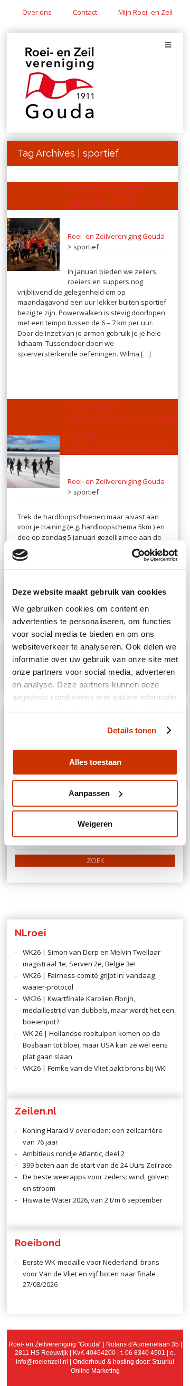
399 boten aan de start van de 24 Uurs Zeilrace (97, 1165)
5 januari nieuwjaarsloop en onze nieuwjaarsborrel (122, 426)
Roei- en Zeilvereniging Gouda (116, 236)
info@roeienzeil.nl (42, 1361)
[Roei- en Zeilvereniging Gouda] (59, 116)
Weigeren (95, 823)
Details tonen (131, 730)
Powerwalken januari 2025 (108, 195)
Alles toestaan (95, 762)
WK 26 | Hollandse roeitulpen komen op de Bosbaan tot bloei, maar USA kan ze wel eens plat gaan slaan (95, 1045)
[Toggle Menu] (168, 45)
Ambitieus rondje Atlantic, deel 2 (74, 1153)
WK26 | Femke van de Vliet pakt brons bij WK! (95, 1068)
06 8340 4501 (145, 1352)
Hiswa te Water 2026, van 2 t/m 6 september (93, 1200)
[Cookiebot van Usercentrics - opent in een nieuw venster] (134, 555)
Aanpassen (89, 793)
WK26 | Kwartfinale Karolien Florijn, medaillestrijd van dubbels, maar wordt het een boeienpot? (98, 1010)
